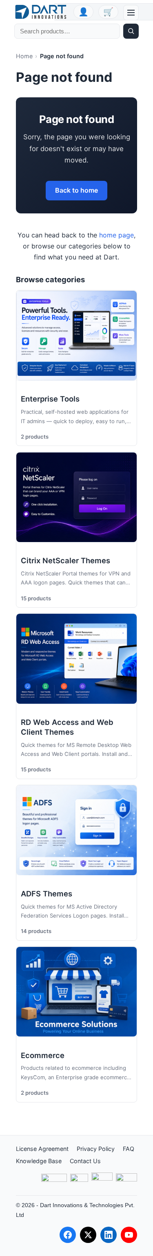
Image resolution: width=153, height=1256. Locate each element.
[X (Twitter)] (88, 1235)
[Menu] (131, 12)
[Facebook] (68, 1235)
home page (116, 235)
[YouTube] (129, 1235)
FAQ (128, 1148)
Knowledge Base (39, 1160)
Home (24, 56)
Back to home (76, 190)
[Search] (131, 31)
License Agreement (42, 1148)
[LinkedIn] (108, 1235)
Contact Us (85, 1160)
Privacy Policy (96, 1148)
